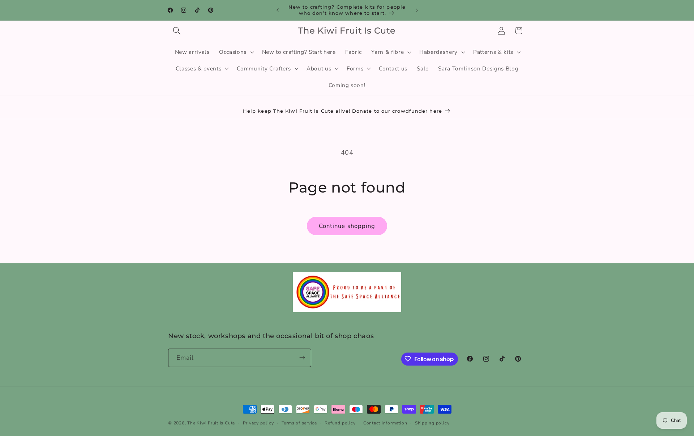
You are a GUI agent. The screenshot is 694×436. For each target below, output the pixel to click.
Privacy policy (258, 423)
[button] (176, 30)
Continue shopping (347, 226)
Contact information (385, 423)
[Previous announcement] (278, 10)
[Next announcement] (417, 10)
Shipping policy (432, 423)
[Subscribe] (302, 357)
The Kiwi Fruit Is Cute (211, 423)
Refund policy (340, 423)
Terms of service (299, 423)
